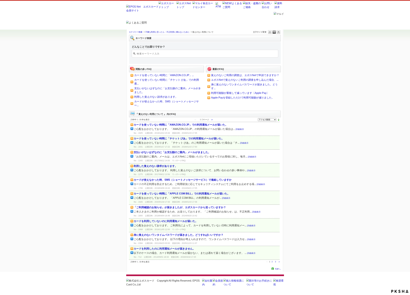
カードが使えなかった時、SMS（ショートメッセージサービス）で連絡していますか (183, 179)
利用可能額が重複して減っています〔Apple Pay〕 (240, 93)
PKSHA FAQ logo (399, 291)
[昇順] (278, 118)
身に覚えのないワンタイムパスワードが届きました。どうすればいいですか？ (178, 235)
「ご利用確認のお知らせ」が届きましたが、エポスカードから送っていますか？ (180, 207)
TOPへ (278, 269)
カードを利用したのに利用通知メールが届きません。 (164, 248)
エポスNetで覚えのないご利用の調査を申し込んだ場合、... (245, 79)
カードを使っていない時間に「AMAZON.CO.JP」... (164, 75)
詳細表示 (240, 129)
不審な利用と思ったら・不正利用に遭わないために (167, 32)
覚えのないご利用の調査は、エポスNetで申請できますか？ (245, 75)
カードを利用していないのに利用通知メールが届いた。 (166, 221)
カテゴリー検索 (135, 32)
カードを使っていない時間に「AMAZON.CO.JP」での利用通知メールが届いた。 (181, 124)
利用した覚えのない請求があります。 (156, 96)
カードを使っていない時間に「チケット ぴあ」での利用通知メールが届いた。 (179, 138)
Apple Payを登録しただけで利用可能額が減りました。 (242, 97)
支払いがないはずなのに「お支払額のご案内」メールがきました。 (172, 152)
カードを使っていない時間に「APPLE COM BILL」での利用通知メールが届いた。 (182, 193)
